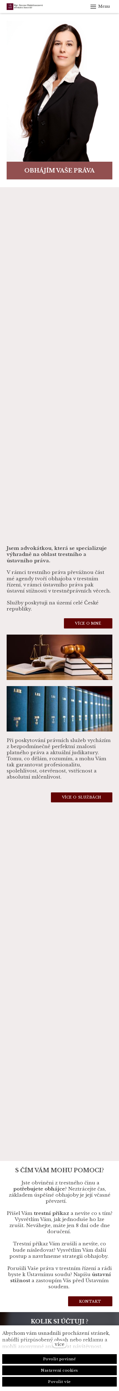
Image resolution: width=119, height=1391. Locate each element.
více (59, 1344)
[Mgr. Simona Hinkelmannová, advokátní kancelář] (38, 6)
